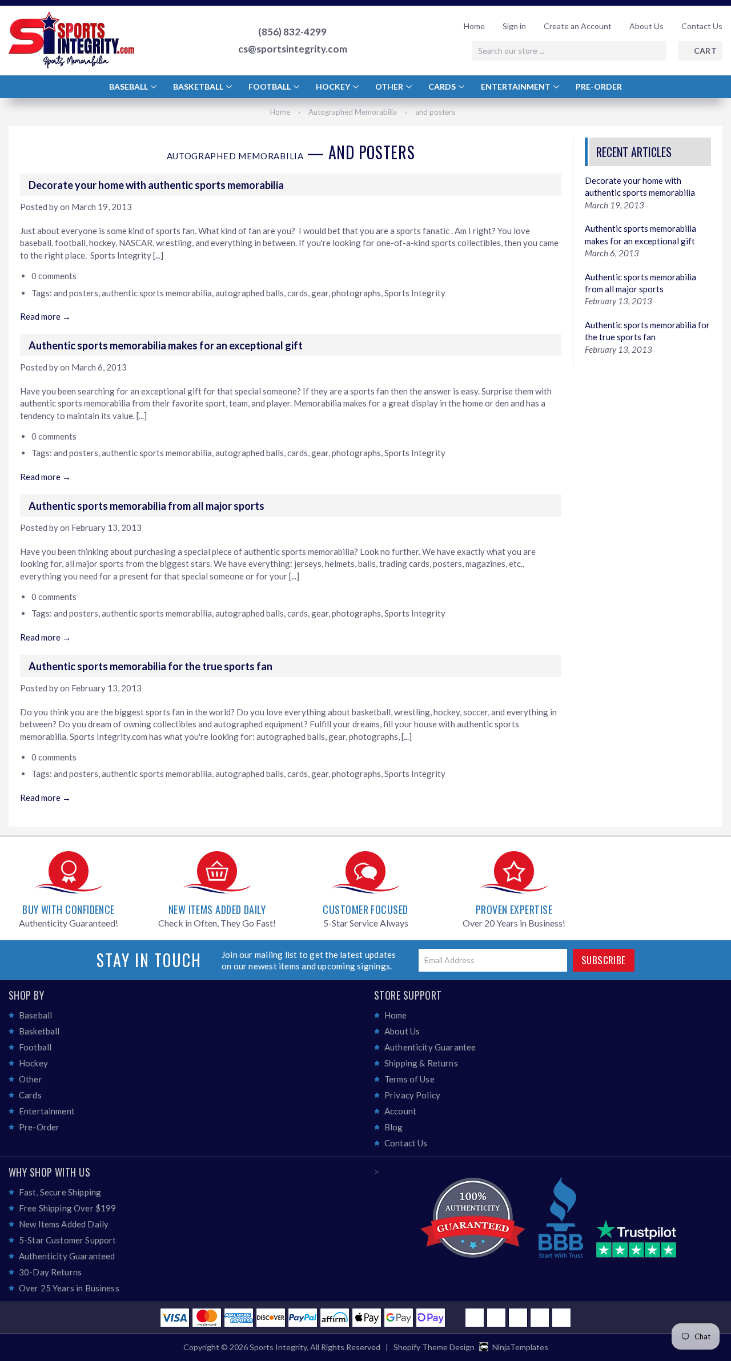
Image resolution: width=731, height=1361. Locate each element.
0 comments (54, 276)
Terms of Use (409, 1079)
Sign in (514, 26)
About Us (646, 26)
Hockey (334, 86)
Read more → (45, 316)
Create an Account (578, 26)
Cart (705, 50)
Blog (393, 1127)
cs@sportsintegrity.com (292, 49)
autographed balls (249, 293)
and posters (76, 293)
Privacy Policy (412, 1095)
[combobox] (569, 51)
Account (400, 1111)
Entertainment (516, 86)
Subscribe (603, 960)
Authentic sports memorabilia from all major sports (146, 506)
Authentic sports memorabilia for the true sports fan (150, 666)
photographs (356, 293)
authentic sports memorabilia (157, 293)
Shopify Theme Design (434, 1347)
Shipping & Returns (421, 1063)
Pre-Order (599, 86)
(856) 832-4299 (292, 32)
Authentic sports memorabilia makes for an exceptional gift (166, 345)
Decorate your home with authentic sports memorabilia (156, 185)
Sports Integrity (414, 293)
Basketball (199, 86)
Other (390, 86)
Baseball (129, 86)
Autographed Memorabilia (352, 111)
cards (297, 293)
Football (270, 86)
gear (319, 293)
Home (474, 26)
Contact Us (701, 26)
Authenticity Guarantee (430, 1047)
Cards (442, 86)
